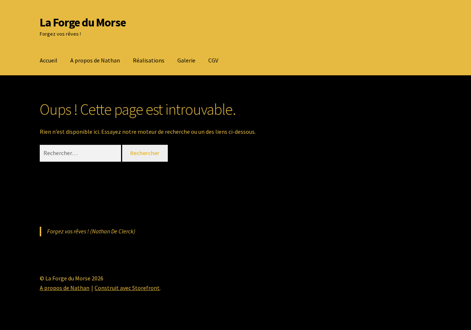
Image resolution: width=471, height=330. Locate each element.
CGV (213, 60)
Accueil (48, 60)
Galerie (186, 60)
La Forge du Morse (83, 22)
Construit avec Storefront (127, 287)
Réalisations (148, 60)
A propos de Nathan (95, 60)
